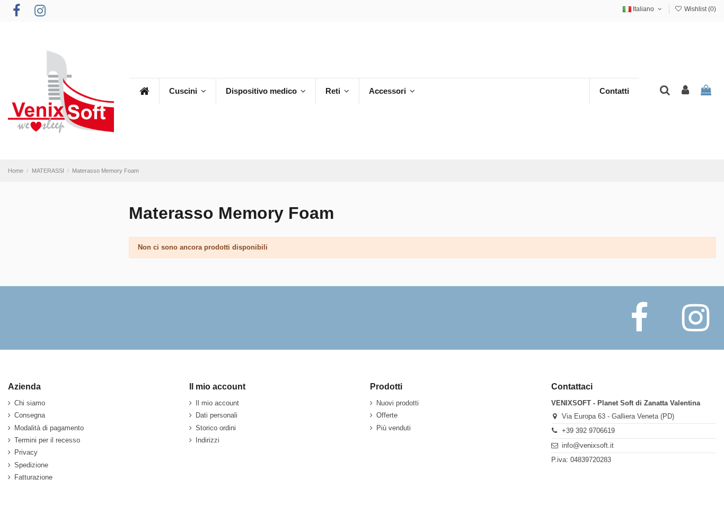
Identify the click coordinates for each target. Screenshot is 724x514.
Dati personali (216, 415)
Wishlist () (699, 9)
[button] (187, 91)
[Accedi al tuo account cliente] (685, 90)
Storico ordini (216, 428)
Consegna (29, 415)
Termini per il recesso (47, 440)
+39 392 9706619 (588, 431)
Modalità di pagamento (49, 428)
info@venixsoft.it (588, 445)
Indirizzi (207, 440)
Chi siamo (29, 403)
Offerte (387, 415)
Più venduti (393, 428)
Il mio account (217, 403)
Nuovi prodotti (397, 403)
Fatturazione (33, 477)
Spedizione (31, 465)
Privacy (26, 452)
